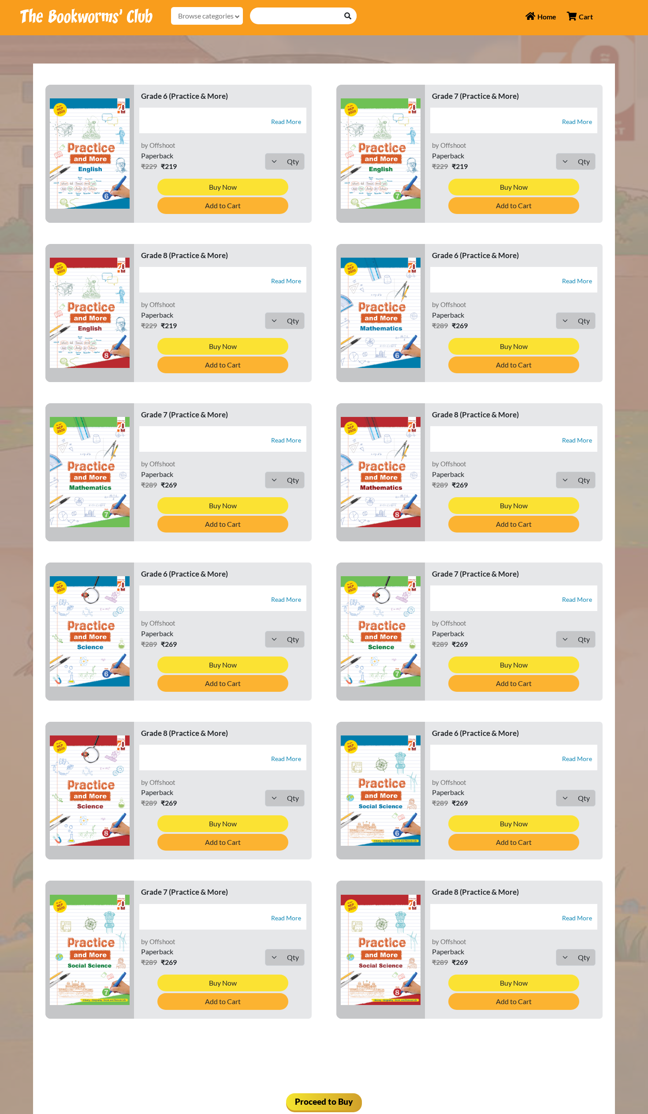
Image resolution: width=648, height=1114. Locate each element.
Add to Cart (223, 205)
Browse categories (206, 15)
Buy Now (223, 187)
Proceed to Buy (324, 1101)
